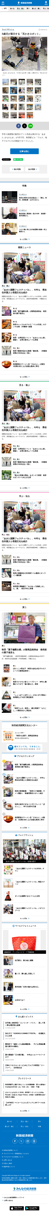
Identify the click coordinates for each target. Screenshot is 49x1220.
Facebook (14, 1141)
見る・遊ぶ (20, 8)
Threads (34, 1141)
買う (28, 8)
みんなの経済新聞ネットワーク (24, 1189)
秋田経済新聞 (24, 3)
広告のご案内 (7, 1163)
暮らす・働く (36, 8)
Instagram (27, 1141)
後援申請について (9, 1166)
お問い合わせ (7, 1160)
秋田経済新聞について (10, 1150)
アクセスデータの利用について (13, 1157)
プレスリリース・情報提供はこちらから (16, 1153)
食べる (12, 8)
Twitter (21, 1141)
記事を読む (24, 151)
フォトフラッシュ (8, 29)
